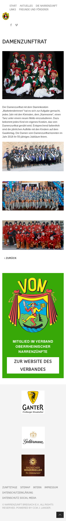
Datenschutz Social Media (19, 497)
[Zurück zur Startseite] (6, 16)
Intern (37, 487)
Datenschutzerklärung (17, 492)
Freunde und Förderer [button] (34, 9)
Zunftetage (9, 487)
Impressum (51, 487)
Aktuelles (26, 5)
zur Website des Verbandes (33, 365)
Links (13, 9)
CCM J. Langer (41, 507)
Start (13, 5)
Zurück (11, 258)
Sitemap (25, 487)
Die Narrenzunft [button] (46, 5)
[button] (60, 515)
